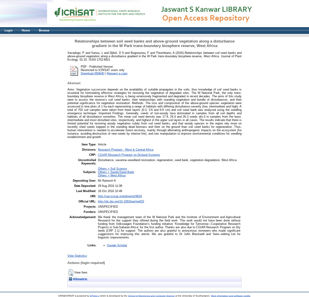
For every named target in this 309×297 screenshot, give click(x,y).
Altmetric (79, 279)
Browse (44, 30)
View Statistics (77, 255)
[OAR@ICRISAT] (154, 26)
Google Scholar (117, 245)
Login (9, 30)
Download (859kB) (93, 73)
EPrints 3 (95, 296)
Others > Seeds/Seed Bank (116, 172)
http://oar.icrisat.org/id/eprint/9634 (120, 196)
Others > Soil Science (112, 168)
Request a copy (117, 73)
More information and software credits (230, 296)
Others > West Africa (112, 175)
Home (26, 30)
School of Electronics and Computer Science (151, 296)
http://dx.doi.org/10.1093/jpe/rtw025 (121, 201)
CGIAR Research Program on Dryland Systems (129, 155)
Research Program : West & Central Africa (125, 149)
